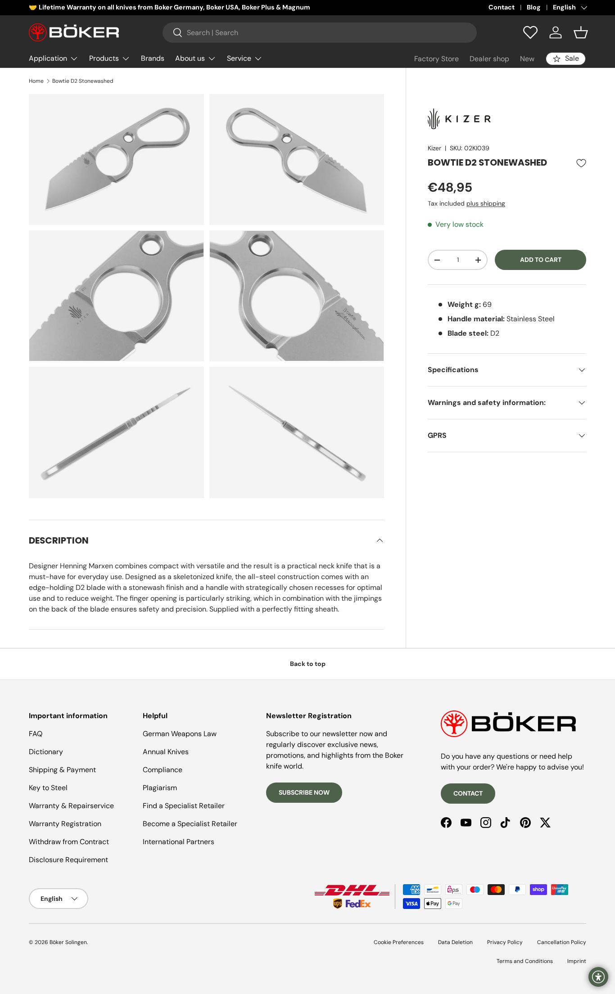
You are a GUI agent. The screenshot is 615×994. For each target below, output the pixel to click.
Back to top (308, 664)
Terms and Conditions (525, 961)
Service (239, 58)
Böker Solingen (68, 942)
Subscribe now (304, 792)
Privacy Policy (505, 942)
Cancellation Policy (561, 942)
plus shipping (485, 203)
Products (104, 58)
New (527, 58)
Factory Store (436, 58)
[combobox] (320, 32)
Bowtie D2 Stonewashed (82, 81)
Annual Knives (166, 751)
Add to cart (540, 260)
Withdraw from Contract (69, 841)
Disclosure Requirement (68, 859)
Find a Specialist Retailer (184, 805)
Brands (152, 58)
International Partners (178, 841)
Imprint (576, 961)
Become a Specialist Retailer (190, 823)
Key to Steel (48, 787)
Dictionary (46, 751)
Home (36, 81)
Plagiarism (160, 787)
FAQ (35, 733)
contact (468, 793)
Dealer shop (489, 58)
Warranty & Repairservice (71, 805)
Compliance (162, 769)
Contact (501, 7)
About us (190, 58)
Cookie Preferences (399, 942)
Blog (534, 7)
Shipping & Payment (62, 769)
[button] (581, 32)
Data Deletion (455, 942)
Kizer (434, 148)
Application (48, 58)
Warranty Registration (65, 823)
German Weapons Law (180, 733)
